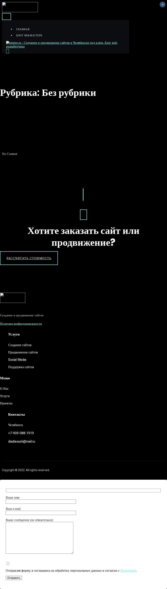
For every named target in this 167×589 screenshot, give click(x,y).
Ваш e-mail (13, 508)
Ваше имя (12, 497)
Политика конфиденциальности (21, 323)
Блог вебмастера (29, 35)
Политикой (128, 570)
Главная (23, 29)
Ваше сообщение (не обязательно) (29, 520)
